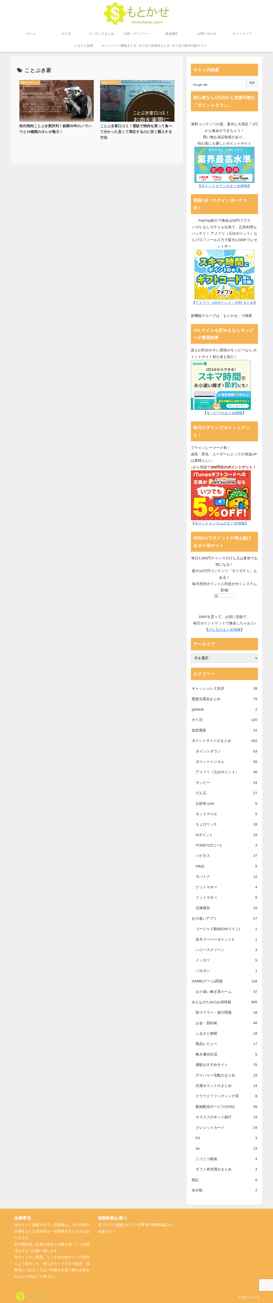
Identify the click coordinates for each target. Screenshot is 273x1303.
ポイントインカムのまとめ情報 (219, 523)
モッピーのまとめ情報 (224, 413)
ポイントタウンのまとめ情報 (224, 186)
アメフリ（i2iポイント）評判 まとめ (224, 303)
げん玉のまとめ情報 (224, 630)
